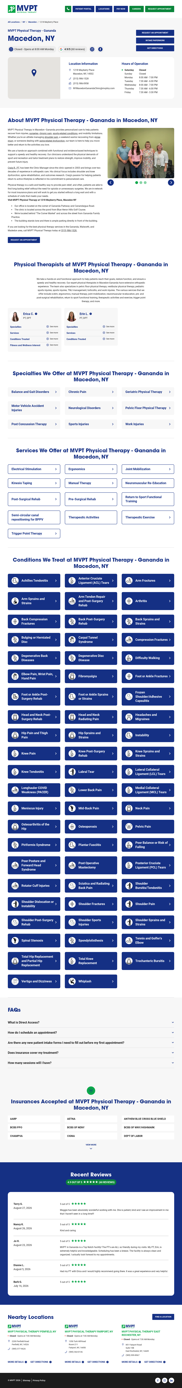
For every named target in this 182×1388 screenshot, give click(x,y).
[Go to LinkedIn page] (171, 1380)
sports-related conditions (65, 133)
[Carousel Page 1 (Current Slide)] (136, 182)
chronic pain (45, 133)
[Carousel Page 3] (145, 182)
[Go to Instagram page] (164, 1380)
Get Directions (149, 47)
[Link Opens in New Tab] (92, 49)
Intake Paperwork (150, 40)
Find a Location (163, 1317)
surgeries (33, 133)
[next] (171, 182)
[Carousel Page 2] (140, 182)
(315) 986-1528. (69, 230)
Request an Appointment (155, 33)
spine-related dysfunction (52, 140)
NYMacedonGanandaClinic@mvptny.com (94, 88)
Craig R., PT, (14, 167)
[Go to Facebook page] (158, 1380)
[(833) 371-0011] (68, 9)
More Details (16, 1362)
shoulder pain (51, 137)
